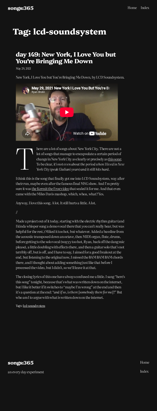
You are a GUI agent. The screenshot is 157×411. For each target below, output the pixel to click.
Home (132, 7)
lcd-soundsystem (34, 306)
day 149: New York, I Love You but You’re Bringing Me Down (66, 57)
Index (145, 7)
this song (114, 158)
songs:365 (20, 7)
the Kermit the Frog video (50, 188)
